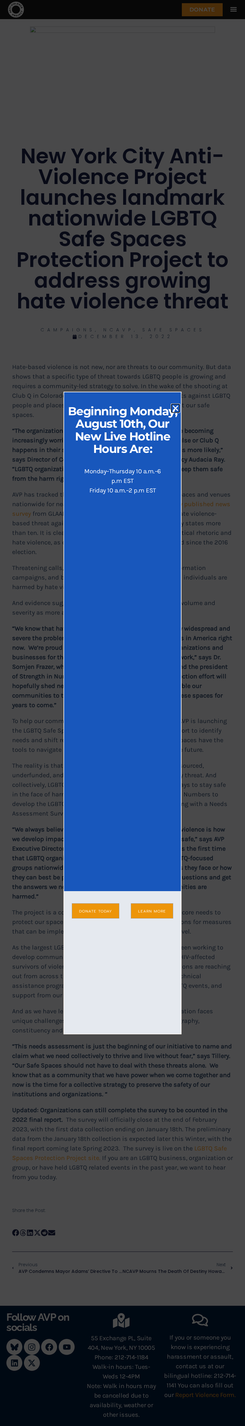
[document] (122, 713)
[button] (175, 408)
